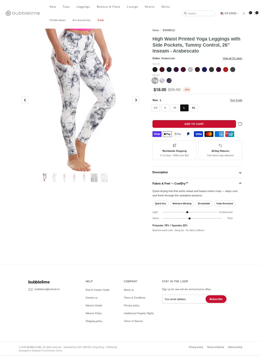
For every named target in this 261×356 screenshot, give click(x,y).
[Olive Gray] (211, 69)
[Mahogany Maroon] (197, 69)
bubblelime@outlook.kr (47, 289)
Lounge (132, 6)
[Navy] (204, 69)
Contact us (92, 297)
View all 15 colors (232, 58)
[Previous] (24, 100)
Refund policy (235, 347)
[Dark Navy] (169, 69)
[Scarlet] (225, 69)
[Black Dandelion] (162, 80)
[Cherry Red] (162, 69)
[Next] (135, 100)
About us (129, 289)
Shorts (150, 6)
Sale (100, 20)
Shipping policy (94, 321)
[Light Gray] (190, 69)
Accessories (82, 20)
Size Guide (236, 100)
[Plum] (218, 69)
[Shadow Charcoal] (232, 69)
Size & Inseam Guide (97, 289)
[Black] (154, 69)
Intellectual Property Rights (139, 313)
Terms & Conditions (135, 297)
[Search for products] (185, 13)
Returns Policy (94, 313)
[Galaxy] (169, 80)
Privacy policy (131, 305)
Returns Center (94, 305)
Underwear (58, 20)
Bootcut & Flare (109, 6)
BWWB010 (169, 30)
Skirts (165, 6)
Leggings (83, 6)
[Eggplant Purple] (176, 69)
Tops (66, 6)
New (53, 6)
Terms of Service (133, 321)
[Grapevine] (183, 69)
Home (155, 30)
